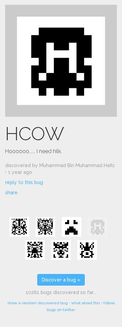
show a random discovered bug (37, 303)
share (11, 192)
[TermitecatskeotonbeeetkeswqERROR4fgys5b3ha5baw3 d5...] (45, 227)
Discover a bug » (61, 280)
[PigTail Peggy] (35, 250)
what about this (85, 303)
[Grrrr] (87, 250)
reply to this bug (24, 182)
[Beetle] (19, 227)
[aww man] (71, 227)
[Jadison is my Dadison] (61, 250)
